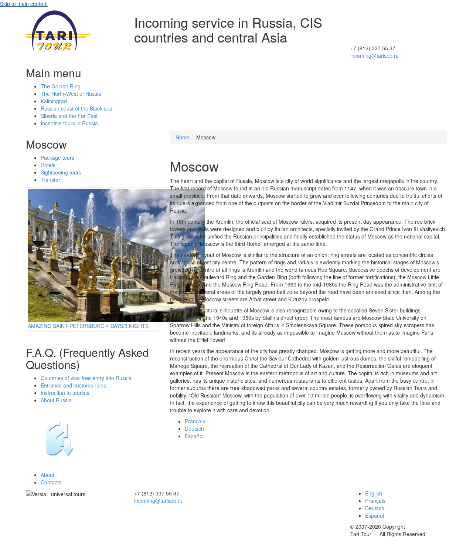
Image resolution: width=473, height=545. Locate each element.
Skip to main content (24, 3)
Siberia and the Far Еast (69, 115)
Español (194, 436)
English (373, 493)
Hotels (48, 165)
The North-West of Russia (71, 93)
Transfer (50, 179)
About (47, 474)
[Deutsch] (399, 33)
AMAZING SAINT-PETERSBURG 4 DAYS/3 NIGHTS (88, 325)
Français (195, 421)
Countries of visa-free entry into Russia (86, 378)
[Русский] (399, 11)
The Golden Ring (61, 86)
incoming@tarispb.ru (374, 55)
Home (183, 137)
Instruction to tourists (65, 392)
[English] (399, 40)
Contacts (51, 482)
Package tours (57, 157)
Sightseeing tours (61, 172)
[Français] (399, 26)
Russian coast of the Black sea (76, 108)
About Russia (56, 400)
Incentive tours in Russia (69, 123)
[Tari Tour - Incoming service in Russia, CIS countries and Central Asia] (59, 29)
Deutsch (194, 428)
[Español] (399, 18)
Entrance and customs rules (73, 385)
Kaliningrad (54, 101)
